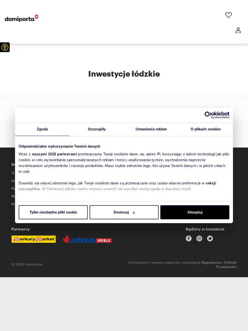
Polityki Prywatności (226, 264)
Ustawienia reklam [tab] (151, 129)
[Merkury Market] (33, 239)
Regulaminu (211, 262)
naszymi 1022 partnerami (54, 154)
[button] (5, 47)
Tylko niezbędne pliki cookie (53, 212)
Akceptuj (194, 212)
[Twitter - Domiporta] (210, 238)
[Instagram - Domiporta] (199, 238)
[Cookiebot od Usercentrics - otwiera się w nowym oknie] (208, 115)
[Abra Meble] (87, 239)
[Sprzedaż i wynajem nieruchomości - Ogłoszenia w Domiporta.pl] (21, 18)
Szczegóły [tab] (97, 129)
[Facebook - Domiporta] (189, 238)
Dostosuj (121, 212)
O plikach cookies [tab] (206, 129)
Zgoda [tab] (42, 129)
